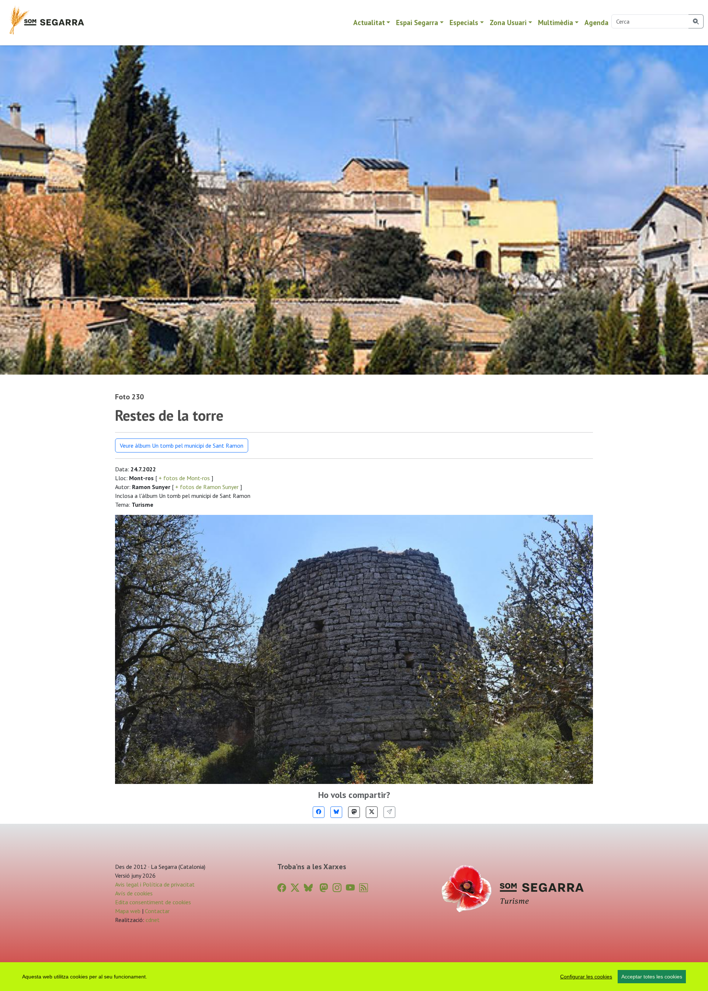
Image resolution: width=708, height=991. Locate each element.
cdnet (152, 919)
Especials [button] (464, 22)
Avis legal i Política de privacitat (155, 884)
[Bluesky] (336, 812)
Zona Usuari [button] (508, 22)
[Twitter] (372, 812)
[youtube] (350, 888)
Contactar (157, 911)
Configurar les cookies (586, 977)
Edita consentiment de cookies (153, 902)
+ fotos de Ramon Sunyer (207, 487)
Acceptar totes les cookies (651, 977)
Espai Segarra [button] (417, 22)
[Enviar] (389, 812)
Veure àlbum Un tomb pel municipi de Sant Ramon (181, 445)
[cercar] (696, 21)
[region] (354, 976)
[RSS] (363, 888)
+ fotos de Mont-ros (184, 478)
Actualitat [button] (369, 22)
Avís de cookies (134, 893)
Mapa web (127, 911)
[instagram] (337, 888)
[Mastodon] (354, 812)
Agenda (596, 22)
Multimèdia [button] (555, 22)
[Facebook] (318, 812)
